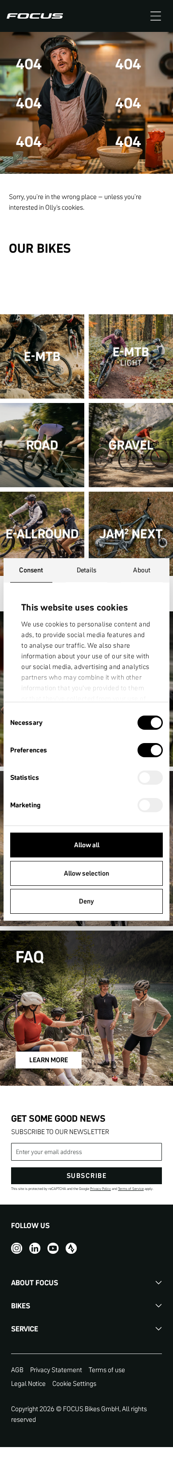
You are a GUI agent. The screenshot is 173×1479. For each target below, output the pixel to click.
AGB (17, 1369)
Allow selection (86, 873)
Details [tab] (87, 570)
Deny (86, 901)
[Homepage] (35, 16)
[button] (155, 16)
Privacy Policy (100, 1188)
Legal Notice (28, 1383)
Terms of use (107, 1369)
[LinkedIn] (34, 1247)
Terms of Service (131, 1188)
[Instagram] (16, 1247)
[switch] (150, 751)
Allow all (86, 844)
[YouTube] (53, 1247)
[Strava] (71, 1247)
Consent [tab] (31, 570)
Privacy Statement (56, 1369)
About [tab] (141, 570)
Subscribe (87, 1175)
